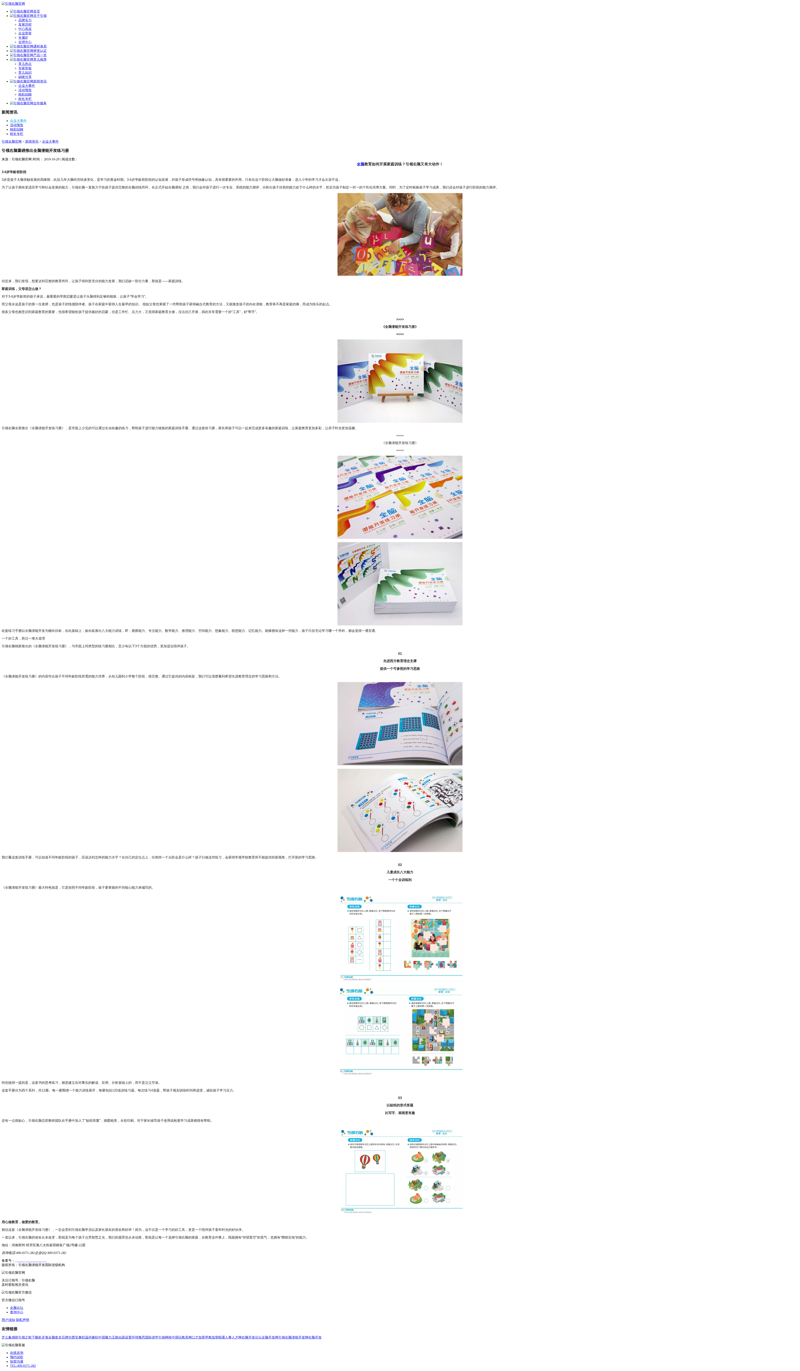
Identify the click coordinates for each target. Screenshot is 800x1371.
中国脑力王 (106, 1337)
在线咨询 (16, 1353)
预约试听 (16, 1357)
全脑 (360, 164)
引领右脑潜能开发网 (293, 1337)
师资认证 (40, 50)
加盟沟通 (16, 1361)
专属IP (23, 37)
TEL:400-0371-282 (23, 1365)
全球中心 (25, 42)
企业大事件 (26, 85)
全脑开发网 (270, 1337)
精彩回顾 (25, 94)
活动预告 (25, 90)
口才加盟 (198, 1337)
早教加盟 (211, 1337)
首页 (36, 11)
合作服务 (40, 103)
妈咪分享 (25, 77)
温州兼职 (91, 1337)
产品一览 (40, 55)
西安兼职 (78, 1337)
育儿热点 (25, 64)
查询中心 (16, 1312)
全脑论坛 (16, 1308)
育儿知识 (25, 72)
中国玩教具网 (182, 1337)
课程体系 (40, 46)
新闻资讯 (40, 81)
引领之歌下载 (28, 1337)
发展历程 (25, 24)
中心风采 (25, 29)
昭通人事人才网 (230, 1337)
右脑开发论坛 (252, 1337)
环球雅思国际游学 (145, 1337)
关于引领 (40, 15)
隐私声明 (22, 1320)
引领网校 (165, 1337)
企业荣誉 (25, 33)
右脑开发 (315, 1337)
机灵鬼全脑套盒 (50, 1337)
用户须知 (8, 1320)
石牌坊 (67, 1337)
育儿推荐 (40, 59)
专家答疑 (25, 68)
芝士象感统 (10, 1337)
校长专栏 (25, 99)
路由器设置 (123, 1337)
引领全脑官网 (12, 141)
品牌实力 (25, 20)
